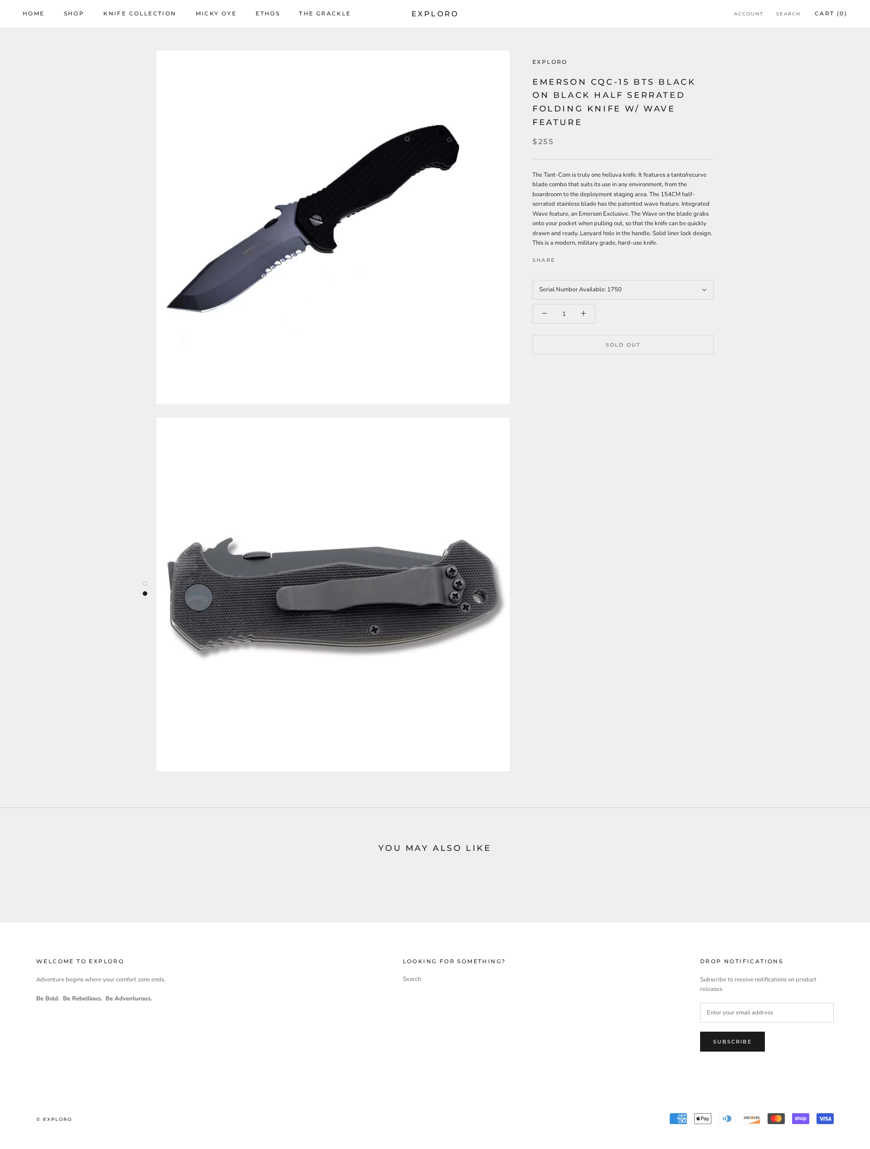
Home (34, 13)
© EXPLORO (54, 1119)
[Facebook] (563, 258)
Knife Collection (139, 13)
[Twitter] (575, 258)
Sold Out (623, 345)
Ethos (268, 13)
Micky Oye (216, 13)
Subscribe (732, 1041)
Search (788, 14)
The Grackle (325, 13)
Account (749, 14)
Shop (74, 13)
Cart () (831, 13)
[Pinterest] (587, 258)
